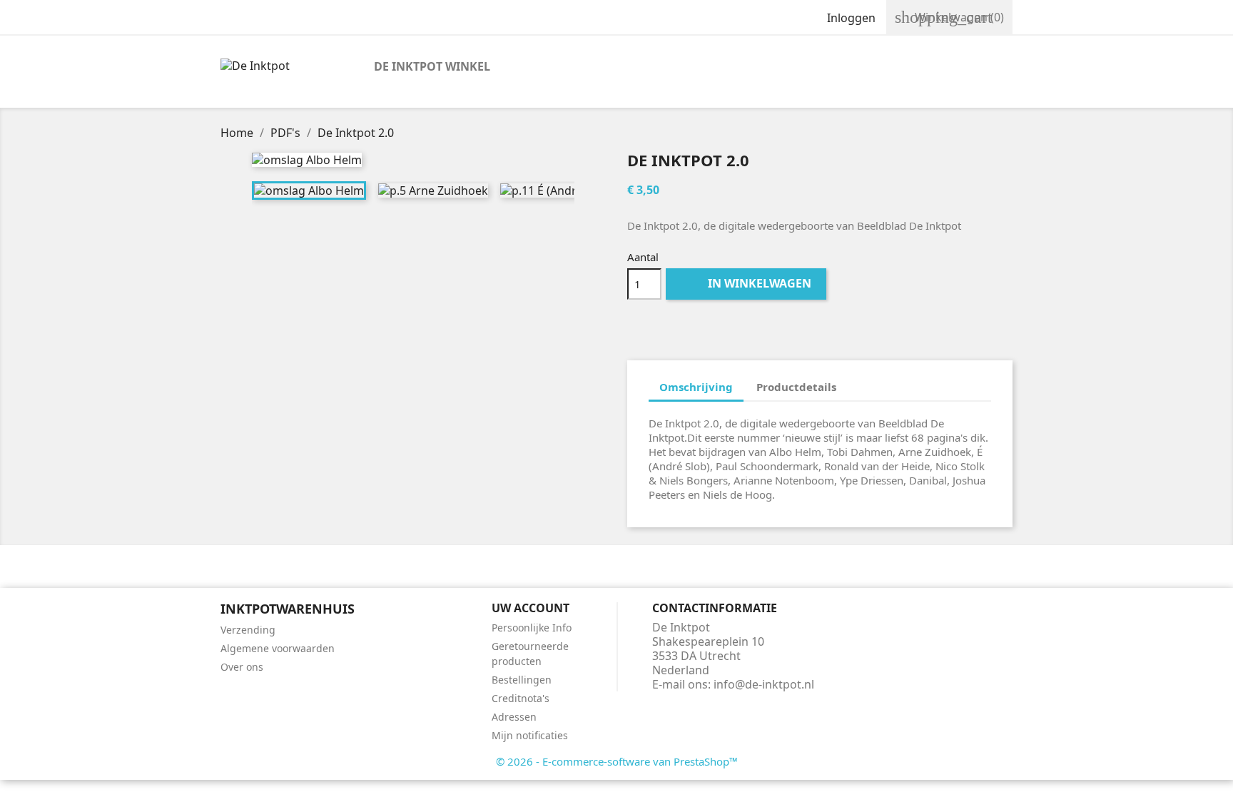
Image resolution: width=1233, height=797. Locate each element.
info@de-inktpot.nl (764, 684)
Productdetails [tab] (796, 387)
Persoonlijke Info (532, 627)
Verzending (247, 629)
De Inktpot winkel (432, 66)
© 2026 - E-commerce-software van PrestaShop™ (617, 761)
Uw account (530, 608)
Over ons (241, 667)
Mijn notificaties (530, 735)
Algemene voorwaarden (277, 648)
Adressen (514, 717)
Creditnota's (520, 698)
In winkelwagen (747, 283)
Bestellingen (522, 679)
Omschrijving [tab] (696, 387)
